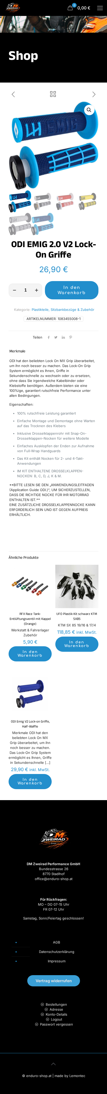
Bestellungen (56, 1004)
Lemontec (77, 1076)
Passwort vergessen (56, 1024)
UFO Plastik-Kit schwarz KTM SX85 (76, 617)
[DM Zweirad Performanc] (12, 7)
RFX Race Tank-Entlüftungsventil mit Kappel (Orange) (30, 619)
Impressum (56, 961)
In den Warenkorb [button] (30, 653)
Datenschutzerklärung (56, 952)
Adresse (56, 1009)
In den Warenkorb (72, 290)
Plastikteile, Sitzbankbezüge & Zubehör (63, 309)
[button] (89, 110)
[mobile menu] (100, 7)
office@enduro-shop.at (53, 879)
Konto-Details (56, 1014)
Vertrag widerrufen (54, 980)
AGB (56, 942)
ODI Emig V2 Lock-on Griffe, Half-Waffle (30, 724)
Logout (56, 1019)
